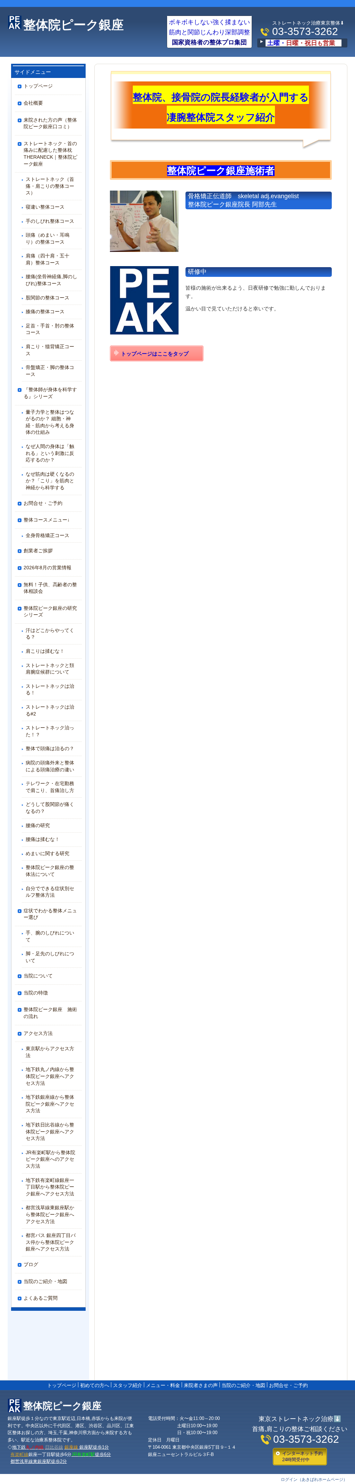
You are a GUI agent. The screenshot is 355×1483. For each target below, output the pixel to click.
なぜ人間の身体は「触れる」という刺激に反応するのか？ (50, 453)
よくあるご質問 (41, 1298)
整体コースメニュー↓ (47, 520)
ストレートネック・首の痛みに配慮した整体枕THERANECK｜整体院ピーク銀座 (50, 154)
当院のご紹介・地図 (45, 1281)
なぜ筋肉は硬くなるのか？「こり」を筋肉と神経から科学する (50, 480)
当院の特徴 (36, 992)
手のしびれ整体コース (50, 221)
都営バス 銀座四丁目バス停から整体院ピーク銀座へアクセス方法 (51, 1242)
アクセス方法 (38, 1033)
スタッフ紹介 (127, 1385)
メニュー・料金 (163, 1385)
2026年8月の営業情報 (47, 567)
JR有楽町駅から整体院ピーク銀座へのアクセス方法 (50, 1159)
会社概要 (33, 103)
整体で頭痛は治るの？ (52, 748)
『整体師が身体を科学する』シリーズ (50, 393)
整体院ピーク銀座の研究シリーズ (50, 611)
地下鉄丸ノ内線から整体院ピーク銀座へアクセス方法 (50, 1076)
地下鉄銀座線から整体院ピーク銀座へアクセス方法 (50, 1103)
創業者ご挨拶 (38, 550)
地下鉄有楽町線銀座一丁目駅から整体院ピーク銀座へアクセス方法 (50, 1186)
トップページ (38, 86)
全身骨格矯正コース (47, 535)
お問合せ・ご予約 (43, 503)
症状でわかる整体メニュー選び (50, 914)
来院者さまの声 (201, 1385)
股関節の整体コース (47, 297)
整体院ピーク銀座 (73, 25)
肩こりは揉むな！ (45, 651)
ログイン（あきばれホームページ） (314, 1479)
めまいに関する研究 (47, 853)
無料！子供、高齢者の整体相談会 (50, 588)
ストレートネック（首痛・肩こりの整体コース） (50, 185)
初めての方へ (94, 1385)
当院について (38, 976)
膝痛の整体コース (45, 311)
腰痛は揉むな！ (43, 839)
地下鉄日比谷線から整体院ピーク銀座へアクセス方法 (50, 1131)
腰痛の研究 (38, 825)
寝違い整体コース (45, 207)
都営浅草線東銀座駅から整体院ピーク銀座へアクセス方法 (50, 1214)
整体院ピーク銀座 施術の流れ (50, 1013)
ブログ (31, 1264)
